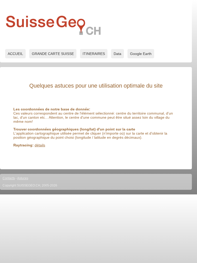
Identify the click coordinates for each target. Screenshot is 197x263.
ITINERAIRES (94, 54)
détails (40, 145)
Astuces (22, 178)
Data (117, 54)
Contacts (9, 178)
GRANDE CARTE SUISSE (53, 54)
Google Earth (141, 54)
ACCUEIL (15, 54)
